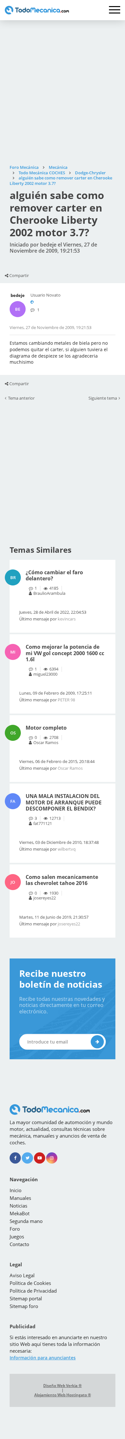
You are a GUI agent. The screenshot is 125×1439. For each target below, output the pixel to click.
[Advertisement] (62, 92)
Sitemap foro (24, 1306)
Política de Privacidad (33, 1290)
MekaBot (19, 1213)
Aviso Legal (22, 1275)
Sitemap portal (26, 1298)
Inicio (15, 1190)
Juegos (17, 1236)
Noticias (18, 1205)
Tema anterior (21, 398)
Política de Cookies (30, 1283)
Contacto (19, 1244)
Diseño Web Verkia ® (62, 1385)
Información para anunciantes (43, 1358)
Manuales (20, 1198)
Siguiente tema (102, 398)
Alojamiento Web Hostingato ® (62, 1395)
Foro (15, 1229)
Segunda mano (26, 1221)
